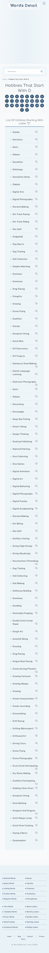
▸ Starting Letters (32, 922)
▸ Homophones (31, 899)
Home (5, 79)
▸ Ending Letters (31, 927)
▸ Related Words (9, 878)
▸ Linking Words (9, 888)
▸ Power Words (8, 917)
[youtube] (27, 869)
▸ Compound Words (10, 927)
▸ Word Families (9, 922)
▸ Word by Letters (32, 912)
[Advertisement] (24, 37)
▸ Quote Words (8, 883)
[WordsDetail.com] (24, 9)
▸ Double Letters (31, 917)
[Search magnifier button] (41, 71)
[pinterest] (33, 869)
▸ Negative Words (9, 899)
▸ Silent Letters (31, 906)
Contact (30, 936)
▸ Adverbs (29, 883)
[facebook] (21, 869)
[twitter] (15, 869)
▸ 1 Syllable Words (10, 912)
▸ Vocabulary (30, 894)
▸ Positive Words (9, 894)
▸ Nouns (28, 878)
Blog (19, 936)
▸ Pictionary (29, 888)
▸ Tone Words (8, 906)
